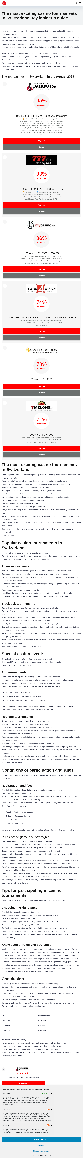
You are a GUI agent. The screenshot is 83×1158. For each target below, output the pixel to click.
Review (42, 147)
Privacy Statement (38, 1155)
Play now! (41, 141)
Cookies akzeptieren (41, 1139)
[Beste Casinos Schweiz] (4, 3)
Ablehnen (41, 1145)
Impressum (48, 1155)
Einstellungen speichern (41, 1151)
